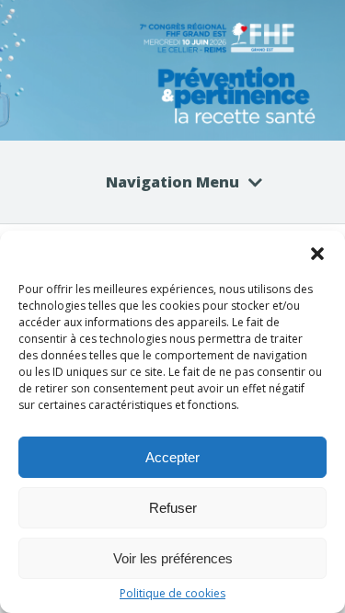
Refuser (173, 508)
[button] (317, 253)
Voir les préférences (173, 558)
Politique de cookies (172, 593)
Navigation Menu (172, 182)
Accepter (172, 457)
